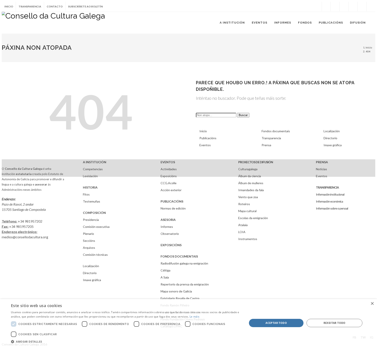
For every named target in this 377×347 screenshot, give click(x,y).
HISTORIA (90, 187)
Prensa (266, 145)
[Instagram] (317, 6)
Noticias (321, 169)
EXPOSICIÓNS (171, 245)
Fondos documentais (276, 131)
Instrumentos (247, 239)
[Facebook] (326, 6)
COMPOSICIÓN (94, 213)
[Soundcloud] (344, 6)
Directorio (330, 138)
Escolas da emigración (253, 218)
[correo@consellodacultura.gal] (371, 6)
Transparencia (30, 6)
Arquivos (89, 247)
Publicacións (207, 138)
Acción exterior (171, 190)
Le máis (194, 316)
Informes (167, 226)
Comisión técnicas (95, 254)
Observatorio (170, 233)
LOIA (241, 232)
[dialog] (188, 323)
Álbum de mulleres (250, 183)
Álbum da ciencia (249, 176)
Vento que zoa (248, 197)
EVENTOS (168, 162)
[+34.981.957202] (362, 6)
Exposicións (169, 176)
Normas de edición (173, 208)
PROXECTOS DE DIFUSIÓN (255, 162)
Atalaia (243, 225)
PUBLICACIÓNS (172, 201)
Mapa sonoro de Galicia (176, 291)
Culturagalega (247, 169)
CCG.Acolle (169, 183)
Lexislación (90, 176)
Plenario (88, 233)
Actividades (169, 169)
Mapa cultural (247, 211)
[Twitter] (335, 6)
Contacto (55, 6)
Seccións (89, 240)
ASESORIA (168, 220)
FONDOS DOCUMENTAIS (179, 256)
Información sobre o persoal (332, 208)
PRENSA (322, 162)
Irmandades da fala (251, 190)
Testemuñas (91, 201)
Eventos (205, 145)
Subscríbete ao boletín (85, 6)
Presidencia (91, 220)
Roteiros (244, 204)
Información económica (329, 201)
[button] (125, 341)
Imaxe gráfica (333, 145)
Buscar (243, 115)
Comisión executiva (96, 226)
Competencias (93, 169)
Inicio (8, 6)
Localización (332, 131)
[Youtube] (353, 6)
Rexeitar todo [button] (335, 323)
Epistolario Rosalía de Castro (180, 298)
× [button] (372, 303)
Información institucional (330, 194)
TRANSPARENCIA (327, 187)
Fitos (86, 194)
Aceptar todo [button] (276, 323)
